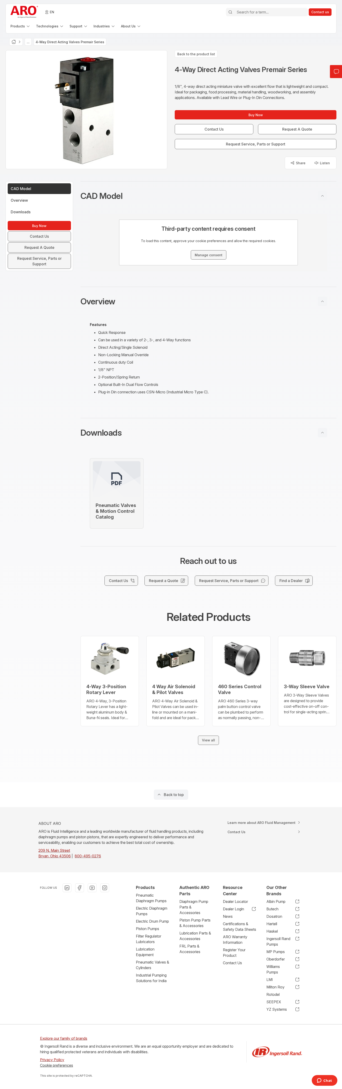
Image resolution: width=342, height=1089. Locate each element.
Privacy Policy (52, 1059)
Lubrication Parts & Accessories (195, 936)
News (228, 916)
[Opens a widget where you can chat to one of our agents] (324, 1081)
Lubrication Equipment (145, 952)
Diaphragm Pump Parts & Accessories (193, 907)
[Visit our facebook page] (79, 887)
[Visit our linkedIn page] (67, 887)
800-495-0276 (88, 856)
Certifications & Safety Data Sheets (239, 926)
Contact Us (232, 963)
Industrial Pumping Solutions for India (151, 978)
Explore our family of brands (63, 1038)
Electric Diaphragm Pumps (151, 911)
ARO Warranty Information (235, 939)
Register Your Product (234, 953)
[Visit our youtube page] (92, 887)
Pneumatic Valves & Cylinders (152, 965)
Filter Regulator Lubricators (148, 939)
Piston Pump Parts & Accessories (195, 923)
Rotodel (273, 994)
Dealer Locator (235, 901)
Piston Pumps (147, 928)
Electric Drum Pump (152, 921)
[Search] (230, 12)
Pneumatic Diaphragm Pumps (151, 898)
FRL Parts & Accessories (189, 949)
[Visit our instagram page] (104, 887)
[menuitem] (20, 26)
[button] (208, 195)
